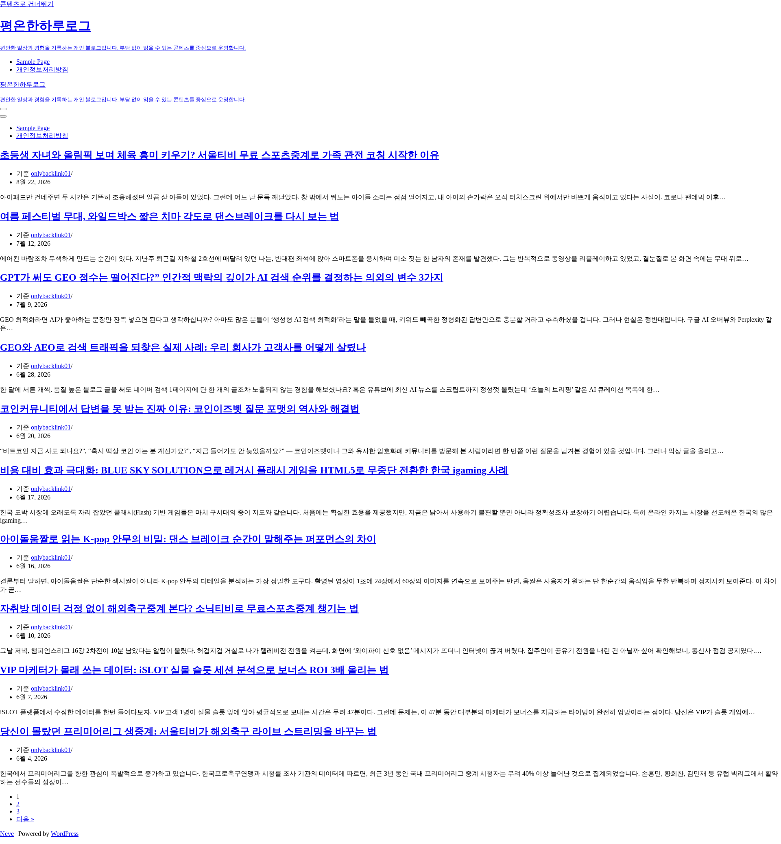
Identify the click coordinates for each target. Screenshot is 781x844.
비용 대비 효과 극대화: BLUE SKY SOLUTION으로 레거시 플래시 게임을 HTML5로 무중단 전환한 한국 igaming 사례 (254, 470)
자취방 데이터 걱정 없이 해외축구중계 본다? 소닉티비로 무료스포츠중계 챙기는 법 (179, 608)
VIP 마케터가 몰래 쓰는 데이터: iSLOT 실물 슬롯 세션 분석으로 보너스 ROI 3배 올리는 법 (194, 670)
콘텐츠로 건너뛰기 (27, 3)
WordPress (65, 833)
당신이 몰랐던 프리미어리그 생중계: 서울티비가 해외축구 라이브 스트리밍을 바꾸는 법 (188, 731)
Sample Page (33, 61)
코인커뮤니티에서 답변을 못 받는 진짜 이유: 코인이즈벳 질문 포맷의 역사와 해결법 (180, 408)
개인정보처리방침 (42, 69)
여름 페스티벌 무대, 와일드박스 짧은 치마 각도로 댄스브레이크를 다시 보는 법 (169, 216)
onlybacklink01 (51, 173)
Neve (7, 833)
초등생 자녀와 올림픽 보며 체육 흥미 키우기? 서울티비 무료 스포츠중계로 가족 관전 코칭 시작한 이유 (219, 155)
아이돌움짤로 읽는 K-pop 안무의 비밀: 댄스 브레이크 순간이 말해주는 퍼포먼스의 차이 (188, 539)
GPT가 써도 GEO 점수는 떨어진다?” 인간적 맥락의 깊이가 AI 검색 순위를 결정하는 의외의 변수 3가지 (221, 277)
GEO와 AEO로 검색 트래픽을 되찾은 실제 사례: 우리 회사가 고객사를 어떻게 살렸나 (183, 347)
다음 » (25, 819)
